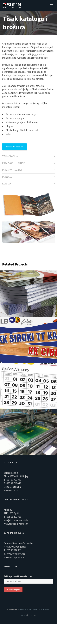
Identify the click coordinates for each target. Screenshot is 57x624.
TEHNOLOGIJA (10, 156)
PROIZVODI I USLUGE (13, 163)
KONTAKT (7, 183)
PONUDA (7, 176)
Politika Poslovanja (24, 609)
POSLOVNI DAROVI (12, 170)
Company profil (37, 609)
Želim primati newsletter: (18, 576)
